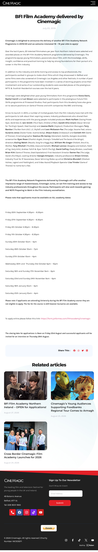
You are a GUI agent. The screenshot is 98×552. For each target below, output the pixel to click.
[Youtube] (40, 512)
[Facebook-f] (72, 540)
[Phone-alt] (12, 512)
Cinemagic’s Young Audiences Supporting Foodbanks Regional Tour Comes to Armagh (72, 407)
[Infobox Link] (71, 545)
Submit (59, 503)
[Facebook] (19, 512)
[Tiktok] (33, 512)
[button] (74, 350)
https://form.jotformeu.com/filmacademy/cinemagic (65, 318)
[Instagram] (26, 512)
